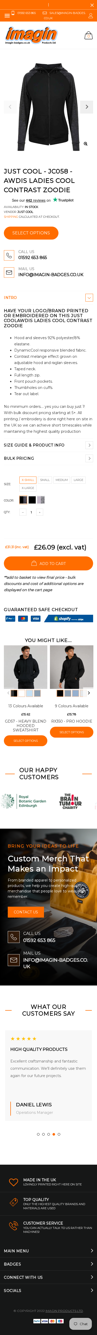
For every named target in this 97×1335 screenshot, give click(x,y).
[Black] (14, 693)
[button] (38, 1134)
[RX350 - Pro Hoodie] (71, 667)
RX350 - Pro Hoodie (71, 721)
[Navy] (37, 693)
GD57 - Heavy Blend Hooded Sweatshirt (25, 725)
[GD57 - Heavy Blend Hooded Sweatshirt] (25, 667)
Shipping (11, 217)
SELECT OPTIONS (31, 232)
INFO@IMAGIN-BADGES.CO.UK (50, 274)
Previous (8, 693)
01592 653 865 (32, 257)
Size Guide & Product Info (34, 445)
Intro (10, 297)
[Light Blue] (29, 693)
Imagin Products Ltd (64, 1311)
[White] (21, 693)
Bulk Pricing (19, 458)
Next (88, 693)
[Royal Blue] (75, 693)
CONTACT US (26, 912)
